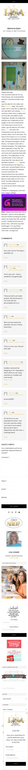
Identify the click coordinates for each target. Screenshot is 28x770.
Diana (10, 412)
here (21, 111)
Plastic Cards (8, 380)
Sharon (10, 340)
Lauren (16, 162)
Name (4, 481)
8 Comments (21, 31)
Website (4, 497)
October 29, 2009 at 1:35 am (15, 395)
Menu (14, 1)
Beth (9, 316)
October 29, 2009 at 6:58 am (15, 414)
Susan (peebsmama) (13, 290)
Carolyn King (11, 393)
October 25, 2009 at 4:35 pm (15, 246)
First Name (14, 619)
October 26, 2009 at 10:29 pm (16, 318)
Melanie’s (8, 106)
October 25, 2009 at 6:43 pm (15, 270)
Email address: (14, 627)
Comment (5, 457)
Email (3, 489)
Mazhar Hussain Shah (14, 362)
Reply (6, 257)
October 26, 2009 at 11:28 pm (16, 342)
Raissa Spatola (12, 244)
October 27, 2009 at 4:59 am (15, 364)
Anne (7, 130)
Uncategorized (13, 230)
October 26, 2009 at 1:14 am (15, 292)
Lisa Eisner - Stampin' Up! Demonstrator (14, 12)
